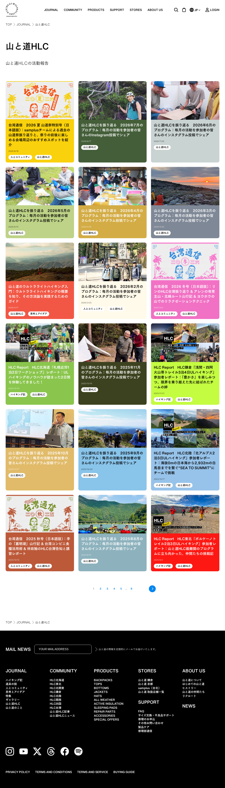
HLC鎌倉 (55, 691)
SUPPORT (117, 9)
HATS (98, 696)
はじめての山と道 (193, 684)
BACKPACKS (103, 680)
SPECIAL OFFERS (106, 719)
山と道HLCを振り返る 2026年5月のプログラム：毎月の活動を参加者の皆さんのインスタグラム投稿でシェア (39, 215)
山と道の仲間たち (193, 691)
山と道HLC (43, 157)
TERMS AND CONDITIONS (53, 772)
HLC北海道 (57, 680)
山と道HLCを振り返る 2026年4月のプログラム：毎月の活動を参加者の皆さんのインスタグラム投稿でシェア (112, 215)
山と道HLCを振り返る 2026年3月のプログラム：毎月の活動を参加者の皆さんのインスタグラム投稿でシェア (185, 215)
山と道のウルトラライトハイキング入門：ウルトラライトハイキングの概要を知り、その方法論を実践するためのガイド (38, 294)
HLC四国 (55, 703)
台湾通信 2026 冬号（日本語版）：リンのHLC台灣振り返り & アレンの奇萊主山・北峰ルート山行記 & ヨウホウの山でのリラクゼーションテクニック (185, 294)
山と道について (192, 680)
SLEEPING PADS (105, 707)
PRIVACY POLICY (18, 772)
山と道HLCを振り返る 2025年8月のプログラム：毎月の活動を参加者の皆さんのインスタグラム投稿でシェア (112, 543)
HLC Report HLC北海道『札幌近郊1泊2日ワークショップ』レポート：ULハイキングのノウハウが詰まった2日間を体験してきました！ (39, 374)
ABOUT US (155, 9)
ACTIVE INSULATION (108, 703)
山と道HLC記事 (60, 711)
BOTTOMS (101, 688)
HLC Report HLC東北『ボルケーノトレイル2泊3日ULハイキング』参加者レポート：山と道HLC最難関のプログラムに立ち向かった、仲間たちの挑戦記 (185, 546)
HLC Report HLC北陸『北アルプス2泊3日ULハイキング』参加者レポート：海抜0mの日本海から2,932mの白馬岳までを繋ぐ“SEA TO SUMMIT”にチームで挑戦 (185, 462)
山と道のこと (14, 707)
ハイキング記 (18, 394)
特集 (8, 696)
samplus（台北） (149, 688)
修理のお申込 (146, 719)
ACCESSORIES (104, 715)
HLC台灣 (55, 707)
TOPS (98, 684)
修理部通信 (145, 731)
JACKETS (101, 691)
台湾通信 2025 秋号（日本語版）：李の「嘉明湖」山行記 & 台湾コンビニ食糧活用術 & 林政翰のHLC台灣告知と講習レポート (39, 546)
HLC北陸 (55, 696)
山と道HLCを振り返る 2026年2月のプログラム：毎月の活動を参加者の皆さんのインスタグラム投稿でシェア (112, 291)
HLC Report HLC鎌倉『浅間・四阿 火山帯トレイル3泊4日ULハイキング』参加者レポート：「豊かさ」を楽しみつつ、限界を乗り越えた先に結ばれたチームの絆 (185, 377)
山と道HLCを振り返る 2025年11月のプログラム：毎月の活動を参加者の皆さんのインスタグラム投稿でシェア (111, 372)
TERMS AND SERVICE (92, 772)
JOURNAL (51, 9)
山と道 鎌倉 (145, 680)
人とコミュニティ (20, 157)
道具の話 (11, 684)
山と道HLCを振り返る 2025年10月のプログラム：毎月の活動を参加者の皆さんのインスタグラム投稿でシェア (38, 458)
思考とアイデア (38, 313)
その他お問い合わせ (150, 723)
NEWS (188, 706)
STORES (136, 9)
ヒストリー (189, 688)
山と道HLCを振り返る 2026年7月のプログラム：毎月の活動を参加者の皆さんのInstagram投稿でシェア (112, 130)
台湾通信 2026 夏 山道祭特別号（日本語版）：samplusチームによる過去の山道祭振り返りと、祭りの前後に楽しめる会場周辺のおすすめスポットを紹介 (39, 134)
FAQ (141, 711)
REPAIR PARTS (104, 711)
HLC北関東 (57, 688)
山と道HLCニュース (62, 715)
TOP (9, 24)
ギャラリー (13, 699)
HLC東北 (55, 684)
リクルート (189, 696)
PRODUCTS (106, 671)
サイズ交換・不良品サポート (156, 715)
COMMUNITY (73, 9)
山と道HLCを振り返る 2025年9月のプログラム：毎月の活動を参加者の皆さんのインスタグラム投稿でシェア (112, 458)
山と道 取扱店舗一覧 (151, 691)
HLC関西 (55, 699)
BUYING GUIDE (124, 772)
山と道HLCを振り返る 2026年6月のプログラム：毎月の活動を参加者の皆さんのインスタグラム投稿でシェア (185, 130)
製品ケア (143, 727)
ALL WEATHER (104, 699)
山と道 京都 (145, 684)
